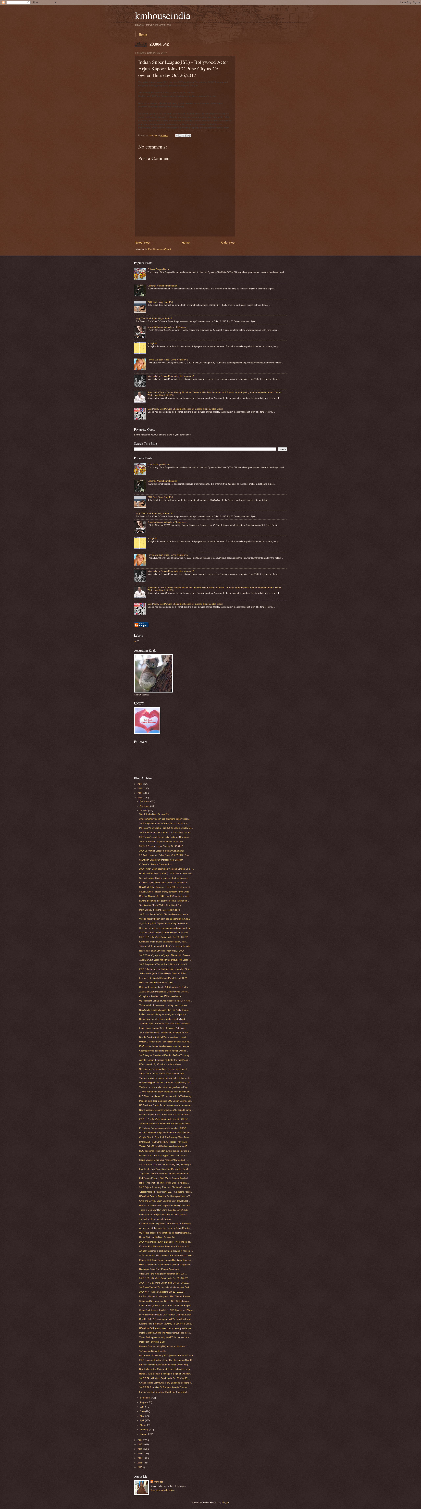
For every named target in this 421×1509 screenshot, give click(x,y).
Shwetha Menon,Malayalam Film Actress (167, 327)
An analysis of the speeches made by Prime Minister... (165, 1228)
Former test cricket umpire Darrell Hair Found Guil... (164, 1392)
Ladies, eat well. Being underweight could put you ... (164, 1014)
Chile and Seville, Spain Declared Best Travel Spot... (164, 1201)
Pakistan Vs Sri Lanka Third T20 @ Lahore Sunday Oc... (166, 828)
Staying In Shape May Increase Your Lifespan (161, 860)
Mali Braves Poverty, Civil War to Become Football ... (164, 1178)
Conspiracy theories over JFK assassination (160, 996)
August (143, 1402)
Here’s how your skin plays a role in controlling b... (163, 1019)
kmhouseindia (162, 15)
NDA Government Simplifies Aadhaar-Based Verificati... (165, 1132)
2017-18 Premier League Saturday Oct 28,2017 (161, 851)
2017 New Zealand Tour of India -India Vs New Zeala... (165, 837)
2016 (140, 1440)
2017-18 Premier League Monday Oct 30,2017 (161, 841)
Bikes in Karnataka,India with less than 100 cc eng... (164, 1364)
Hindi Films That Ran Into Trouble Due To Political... (164, 1183)
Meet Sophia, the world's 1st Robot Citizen (159, 910)
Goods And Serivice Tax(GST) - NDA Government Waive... (167, 1310)
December (145, 801)
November (145, 806)
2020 (140, 784)
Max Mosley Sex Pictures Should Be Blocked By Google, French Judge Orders (185, 409)
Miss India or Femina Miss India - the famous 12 (171, 376)
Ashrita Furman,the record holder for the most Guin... (164, 1060)
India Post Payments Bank (152, 1342)
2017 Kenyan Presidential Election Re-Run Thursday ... (165, 1055)
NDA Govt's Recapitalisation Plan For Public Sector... (164, 1010)
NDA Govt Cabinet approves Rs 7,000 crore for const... (165, 887)
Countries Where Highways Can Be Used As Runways (165, 1223)
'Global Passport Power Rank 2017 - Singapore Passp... (166, 1192)
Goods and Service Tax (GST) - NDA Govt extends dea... (166, 873)
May (142, 1416)
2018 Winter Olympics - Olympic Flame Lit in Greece (164, 955)
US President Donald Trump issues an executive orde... (165, 1105)
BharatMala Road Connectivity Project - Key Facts (163, 1142)
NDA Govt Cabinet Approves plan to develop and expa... (166, 1328)
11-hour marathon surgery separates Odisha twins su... (165, 1091)
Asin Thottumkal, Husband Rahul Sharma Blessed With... (166, 1255)
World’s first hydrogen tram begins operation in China (164, 919)
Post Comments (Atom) (159, 249)
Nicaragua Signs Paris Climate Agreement (159, 1269)
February (144, 1429)
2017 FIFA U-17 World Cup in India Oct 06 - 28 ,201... (164, 937)
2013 (140, 1453)
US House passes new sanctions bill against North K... (165, 1233)
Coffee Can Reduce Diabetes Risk (155, 864)
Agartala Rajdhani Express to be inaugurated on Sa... (164, 923)
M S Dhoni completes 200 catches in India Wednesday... (166, 1096)
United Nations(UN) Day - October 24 (156, 1237)
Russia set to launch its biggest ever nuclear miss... (164, 1155)
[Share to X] (183, 135)
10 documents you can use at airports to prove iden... (164, 819)
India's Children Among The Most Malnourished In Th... (165, 1333)
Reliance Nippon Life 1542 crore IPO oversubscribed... (165, 896)
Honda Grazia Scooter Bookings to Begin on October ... (165, 1374)
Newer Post (142, 242)
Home (143, 34)
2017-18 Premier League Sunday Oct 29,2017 (161, 846)
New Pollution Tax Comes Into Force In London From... (165, 1369)
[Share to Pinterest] (189, 135)
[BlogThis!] (180, 135)
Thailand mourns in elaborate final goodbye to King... (164, 1087)
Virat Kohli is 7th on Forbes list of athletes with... (162, 1073)
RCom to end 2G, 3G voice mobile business (160, 1064)
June (142, 1411)
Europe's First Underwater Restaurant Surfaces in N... (164, 1246)
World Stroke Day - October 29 (154, 814)
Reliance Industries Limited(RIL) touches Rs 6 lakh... (164, 987)
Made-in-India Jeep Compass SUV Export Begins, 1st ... (166, 1101)
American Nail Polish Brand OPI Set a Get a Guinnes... (165, 1123)
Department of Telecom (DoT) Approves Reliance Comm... (167, 1355)
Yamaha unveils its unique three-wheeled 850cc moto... (165, 1078)
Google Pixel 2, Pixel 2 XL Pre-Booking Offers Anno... (165, 1137)
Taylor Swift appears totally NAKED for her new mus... (165, 1337)
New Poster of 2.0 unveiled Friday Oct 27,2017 (161, 951)
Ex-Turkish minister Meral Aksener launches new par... (165, 1046)
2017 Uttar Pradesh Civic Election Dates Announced (164, 914)
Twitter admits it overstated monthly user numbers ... (164, 1005)
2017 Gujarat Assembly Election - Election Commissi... (165, 1187)
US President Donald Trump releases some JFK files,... (165, 1001)
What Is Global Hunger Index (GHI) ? (156, 982)
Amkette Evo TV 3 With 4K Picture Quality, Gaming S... (166, 1164)
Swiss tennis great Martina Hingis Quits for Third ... (163, 973)
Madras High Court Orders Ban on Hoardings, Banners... (166, 1260)
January (144, 1434)
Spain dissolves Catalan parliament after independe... (164, 878)
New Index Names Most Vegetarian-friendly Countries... (165, 1205)
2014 (140, 1449)
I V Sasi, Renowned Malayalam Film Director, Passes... (165, 1296)
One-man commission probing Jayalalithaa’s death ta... (165, 928)
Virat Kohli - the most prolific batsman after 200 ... (163, 1274)
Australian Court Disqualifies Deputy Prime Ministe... (164, 991)
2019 (140, 788)
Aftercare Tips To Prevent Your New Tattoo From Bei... (165, 1023)
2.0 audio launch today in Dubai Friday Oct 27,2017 (163, 932)
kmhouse (158, 1482)
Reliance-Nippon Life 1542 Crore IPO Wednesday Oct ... (166, 1082)
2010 (140, 1467)
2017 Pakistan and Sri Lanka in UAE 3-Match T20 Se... (165, 832)
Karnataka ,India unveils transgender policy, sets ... (163, 941)
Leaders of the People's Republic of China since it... (164, 1214)
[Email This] (177, 135)
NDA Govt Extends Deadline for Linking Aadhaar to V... (165, 1196)
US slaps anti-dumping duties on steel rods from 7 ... (164, 1069)
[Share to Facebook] (186, 135)
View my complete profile (162, 1490)
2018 (140, 793)
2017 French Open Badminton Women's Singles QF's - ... (166, 869)
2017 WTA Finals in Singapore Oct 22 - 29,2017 (162, 1292)
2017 (140, 797)
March (143, 1425)
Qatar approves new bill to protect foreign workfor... (163, 1051)
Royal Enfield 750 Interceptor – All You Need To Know (164, 1319)
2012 (140, 1458)
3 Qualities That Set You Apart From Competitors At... (165, 1173)
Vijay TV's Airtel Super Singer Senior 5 (154, 318)
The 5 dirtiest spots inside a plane (155, 1219)
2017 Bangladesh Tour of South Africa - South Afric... (164, 823)
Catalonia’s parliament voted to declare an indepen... (164, 882)
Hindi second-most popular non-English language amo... (165, 1264)
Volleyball (152, 343)
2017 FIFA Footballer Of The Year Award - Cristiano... (164, 1387)
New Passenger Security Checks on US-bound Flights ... (166, 1110)
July (142, 1407)
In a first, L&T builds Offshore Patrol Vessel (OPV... (164, 978)
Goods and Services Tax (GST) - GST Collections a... (165, 1301)
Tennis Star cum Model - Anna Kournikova (168, 360)
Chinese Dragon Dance (158, 269)
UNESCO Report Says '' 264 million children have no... (165, 1041)
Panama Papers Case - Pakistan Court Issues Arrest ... (165, 1114)
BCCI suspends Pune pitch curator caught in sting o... (165, 1151)
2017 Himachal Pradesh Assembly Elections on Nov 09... (166, 1360)
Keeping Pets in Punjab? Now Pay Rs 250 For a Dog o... (166, 1324)
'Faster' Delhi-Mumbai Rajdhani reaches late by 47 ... (164, 1146)
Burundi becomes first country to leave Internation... (164, 901)
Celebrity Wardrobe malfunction (162, 285)
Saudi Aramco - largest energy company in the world (164, 892)
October (144, 810)
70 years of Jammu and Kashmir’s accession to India (164, 946)
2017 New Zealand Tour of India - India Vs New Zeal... (165, 1287)
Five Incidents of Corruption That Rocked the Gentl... (164, 1169)
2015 (140, 1444)
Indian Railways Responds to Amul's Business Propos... (166, 1305)
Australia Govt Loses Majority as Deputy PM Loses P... (165, 960)
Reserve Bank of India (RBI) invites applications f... (163, 1346)
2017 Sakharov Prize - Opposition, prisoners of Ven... (164, 1032)
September (145, 1398)
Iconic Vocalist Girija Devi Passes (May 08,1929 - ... (164, 1160)
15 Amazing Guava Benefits (152, 1351)
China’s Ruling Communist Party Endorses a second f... (166, 1383)
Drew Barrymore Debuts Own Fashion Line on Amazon (165, 1314)
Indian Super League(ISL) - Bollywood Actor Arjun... (163, 1028)
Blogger (225, 1502)
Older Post (228, 242)
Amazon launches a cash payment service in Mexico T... (166, 1251)
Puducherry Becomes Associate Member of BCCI (162, 1128)
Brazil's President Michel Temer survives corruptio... (164, 1037)
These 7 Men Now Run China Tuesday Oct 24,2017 (163, 1210)
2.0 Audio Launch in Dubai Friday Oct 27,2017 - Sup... (165, 855)
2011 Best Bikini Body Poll (160, 302)
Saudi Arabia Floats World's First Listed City (160, 905)
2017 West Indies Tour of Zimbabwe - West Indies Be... (165, 1242)
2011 (140, 1462)
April (142, 1420)
